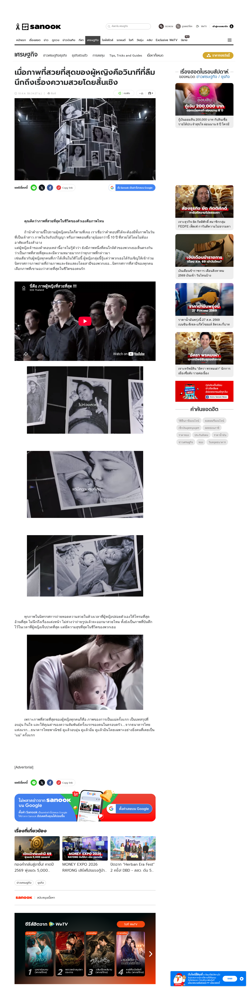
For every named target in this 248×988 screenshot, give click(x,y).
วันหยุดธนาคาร (217, 442)
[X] (42, 188)
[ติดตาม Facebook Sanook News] (204, 391)
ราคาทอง (184, 435)
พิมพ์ (53, 93)
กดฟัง (127, 93)
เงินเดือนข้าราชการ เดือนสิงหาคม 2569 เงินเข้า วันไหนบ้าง (201, 272)
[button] (109, 26)
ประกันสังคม (201, 435)
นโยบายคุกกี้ (215, 983)
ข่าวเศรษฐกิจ (24, 883)
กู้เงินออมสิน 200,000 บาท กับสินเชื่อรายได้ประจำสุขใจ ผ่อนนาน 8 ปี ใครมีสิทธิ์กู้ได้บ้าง (203, 124)
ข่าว (46, 40)
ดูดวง (55, 40)
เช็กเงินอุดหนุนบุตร (189, 428)
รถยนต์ (121, 40)
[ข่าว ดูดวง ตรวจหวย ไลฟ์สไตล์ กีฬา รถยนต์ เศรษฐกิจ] (38, 26)
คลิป (149, 40)
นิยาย (184, 40)
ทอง (201, 442)
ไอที (131, 40)
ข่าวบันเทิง (69, 40)
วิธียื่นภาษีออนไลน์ (189, 420)
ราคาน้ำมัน (220, 435)
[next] (151, 954)
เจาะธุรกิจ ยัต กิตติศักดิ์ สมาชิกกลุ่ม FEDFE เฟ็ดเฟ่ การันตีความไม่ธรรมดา (204, 223)
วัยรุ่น (140, 40)
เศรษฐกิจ (93, 40)
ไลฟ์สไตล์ (107, 40)
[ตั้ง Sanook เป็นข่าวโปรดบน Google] (85, 806)
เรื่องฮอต (34, 40)
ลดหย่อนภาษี (212, 428)
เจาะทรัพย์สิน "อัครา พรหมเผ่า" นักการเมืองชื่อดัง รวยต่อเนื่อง (204, 370)
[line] (34, 188)
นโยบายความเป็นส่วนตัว (197, 983)
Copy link (67, 187)
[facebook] (50, 188)
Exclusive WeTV (166, 40)
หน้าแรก (21, 40)
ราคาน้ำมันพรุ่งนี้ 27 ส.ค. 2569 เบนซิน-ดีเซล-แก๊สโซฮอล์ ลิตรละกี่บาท (204, 321)
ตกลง (229, 978)
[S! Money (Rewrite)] (24, 897)
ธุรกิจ (41, 883)
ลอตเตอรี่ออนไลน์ (214, 420)
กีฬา (81, 40)
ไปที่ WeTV (130, 924)
